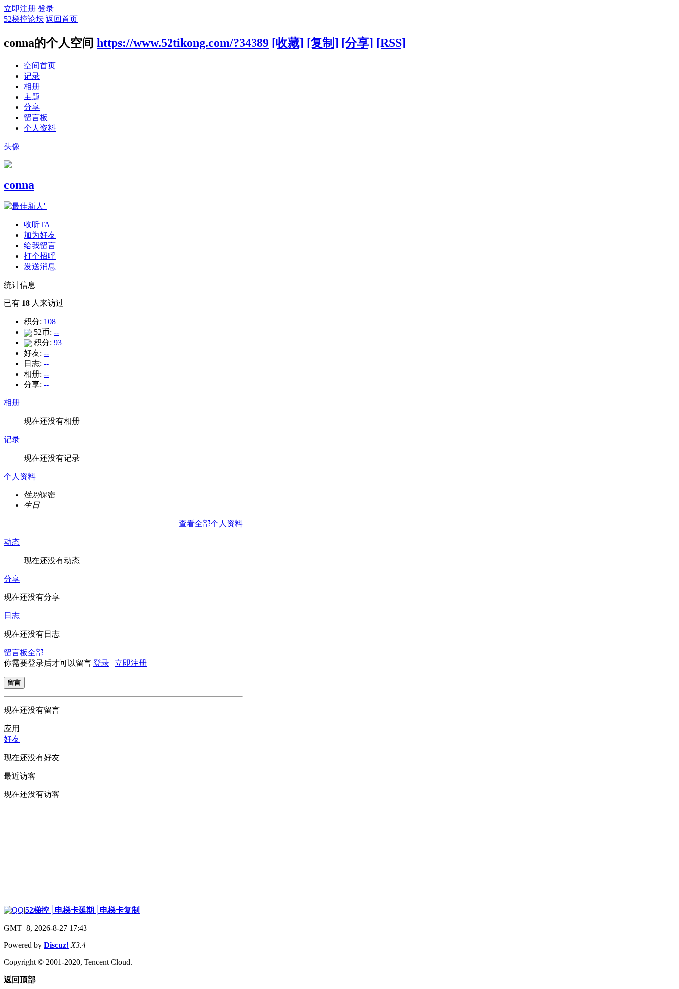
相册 (32, 86)
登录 (46, 8)
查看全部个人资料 (211, 523)
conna (19, 184)
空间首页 (40, 65)
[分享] (357, 42)
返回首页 (62, 19)
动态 (12, 542)
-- (56, 332)
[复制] (323, 42)
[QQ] (14, 910)
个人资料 (40, 128)
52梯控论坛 (24, 19)
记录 (32, 76)
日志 (12, 615)
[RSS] (391, 42)
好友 (12, 739)
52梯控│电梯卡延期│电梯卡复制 (82, 910)
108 (50, 321)
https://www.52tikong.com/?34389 (183, 42)
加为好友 (40, 235)
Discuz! (56, 945)
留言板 (36, 117)
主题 (32, 97)
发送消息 (40, 266)
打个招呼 (40, 256)
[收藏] (288, 42)
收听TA (37, 224)
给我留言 (40, 245)
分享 (32, 107)
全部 (36, 652)
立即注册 (20, 8)
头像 (12, 146)
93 (58, 342)
